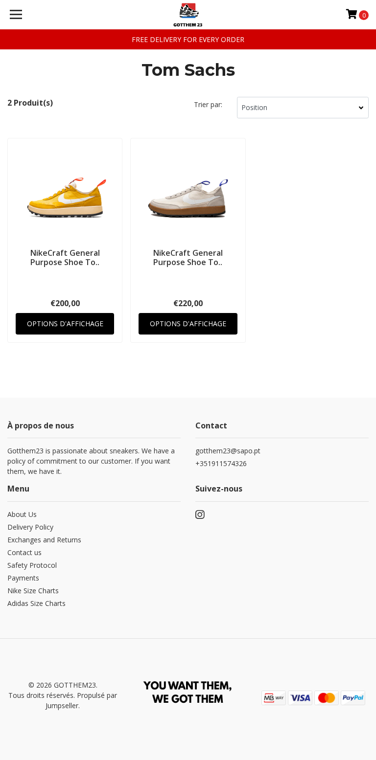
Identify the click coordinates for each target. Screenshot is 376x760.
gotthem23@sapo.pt (227, 450)
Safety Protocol (32, 565)
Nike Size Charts (33, 590)
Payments (23, 577)
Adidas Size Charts (36, 603)
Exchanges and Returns (44, 539)
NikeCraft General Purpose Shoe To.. (65, 257)
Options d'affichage (65, 323)
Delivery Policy (30, 527)
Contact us (24, 552)
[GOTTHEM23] (188, 14)
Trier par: (208, 104)
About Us (22, 514)
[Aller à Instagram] (199, 516)
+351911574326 (221, 463)
